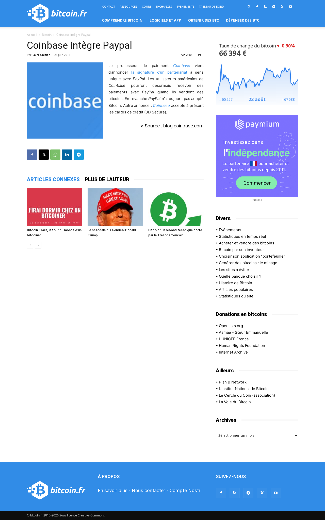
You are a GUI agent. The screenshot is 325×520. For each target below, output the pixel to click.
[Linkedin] (67, 154)
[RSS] (265, 6)
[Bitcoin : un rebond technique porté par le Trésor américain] (176, 207)
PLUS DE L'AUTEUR (107, 179)
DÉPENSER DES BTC (242, 20)
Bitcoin (47, 34)
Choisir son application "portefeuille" (252, 256)
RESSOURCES (128, 6)
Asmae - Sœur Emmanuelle (243, 332)
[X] (282, 6)
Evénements (230, 229)
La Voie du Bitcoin (235, 401)
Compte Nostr (185, 490)
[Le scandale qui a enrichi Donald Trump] (115, 207)
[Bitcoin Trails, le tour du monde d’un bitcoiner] (54, 207)
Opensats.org (231, 325)
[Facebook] (257, 6)
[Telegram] (274, 6)
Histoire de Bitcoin (235, 282)
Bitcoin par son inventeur (241, 249)
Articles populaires (236, 289)
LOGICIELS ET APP (165, 20)
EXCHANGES (164, 6)
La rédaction (41, 55)
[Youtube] (290, 6)
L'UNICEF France (234, 339)
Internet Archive (233, 352)
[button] (249, 6)
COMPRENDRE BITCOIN (122, 20)
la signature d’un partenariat (159, 72)
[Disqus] (115, 324)
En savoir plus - (114, 490)
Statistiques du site (236, 296)
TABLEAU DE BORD (211, 6)
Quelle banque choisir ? (240, 276)
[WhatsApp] (55, 154)
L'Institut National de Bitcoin (244, 388)
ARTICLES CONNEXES (53, 179)
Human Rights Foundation (242, 345)
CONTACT (108, 6)
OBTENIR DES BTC (203, 20)
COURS (146, 6)
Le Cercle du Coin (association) (247, 395)
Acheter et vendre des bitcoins (246, 243)
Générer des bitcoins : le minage (248, 262)
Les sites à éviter (234, 269)
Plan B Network (233, 382)
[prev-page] (30, 245)
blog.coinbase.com (183, 126)
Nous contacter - (150, 490)
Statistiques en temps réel (242, 236)
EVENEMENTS (185, 6)
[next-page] (38, 245)
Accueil (32, 34)
